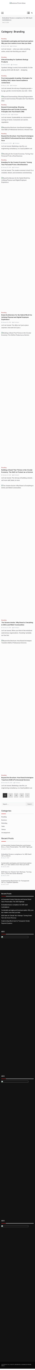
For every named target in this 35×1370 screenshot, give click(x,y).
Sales (3, 826)
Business (4, 820)
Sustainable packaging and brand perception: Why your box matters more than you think (16, 863)
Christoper (14, 46)
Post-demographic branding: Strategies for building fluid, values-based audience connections (16, 80)
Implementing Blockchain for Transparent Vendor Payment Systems (15, 881)
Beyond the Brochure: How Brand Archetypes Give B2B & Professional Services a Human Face (17, 138)
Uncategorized (5, 832)
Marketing (4, 823)
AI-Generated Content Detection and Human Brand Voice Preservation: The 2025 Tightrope (16, 846)
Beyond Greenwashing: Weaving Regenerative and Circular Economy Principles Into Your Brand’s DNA (14, 109)
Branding (3, 38)
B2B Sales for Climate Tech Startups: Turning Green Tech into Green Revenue (16, 872)
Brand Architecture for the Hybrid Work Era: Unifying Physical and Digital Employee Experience (16, 317)
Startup (3, 829)
